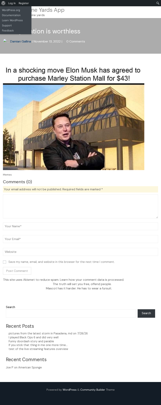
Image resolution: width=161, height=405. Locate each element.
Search (10, 307)
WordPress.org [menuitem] (11, 10)
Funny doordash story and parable (31, 341)
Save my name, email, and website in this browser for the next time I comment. (61, 262)
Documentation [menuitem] (11, 15)
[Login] (151, 12)
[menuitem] (3, 3)
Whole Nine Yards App (37, 10)
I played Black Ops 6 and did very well (34, 337)
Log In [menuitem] (12, 3)
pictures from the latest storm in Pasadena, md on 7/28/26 (48, 333)
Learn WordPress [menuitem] (12, 20)
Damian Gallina (20, 41)
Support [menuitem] (7, 25)
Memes (7, 174)
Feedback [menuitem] (8, 30)
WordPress (70, 389)
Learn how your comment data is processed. (92, 280)
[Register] (145, 12)
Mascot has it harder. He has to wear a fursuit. (79, 288)
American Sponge (30, 367)
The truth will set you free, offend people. (82, 284)
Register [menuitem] (24, 3)
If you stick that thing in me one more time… (38, 345)
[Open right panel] (156, 12)
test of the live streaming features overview (38, 349)
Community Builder (92, 389)
